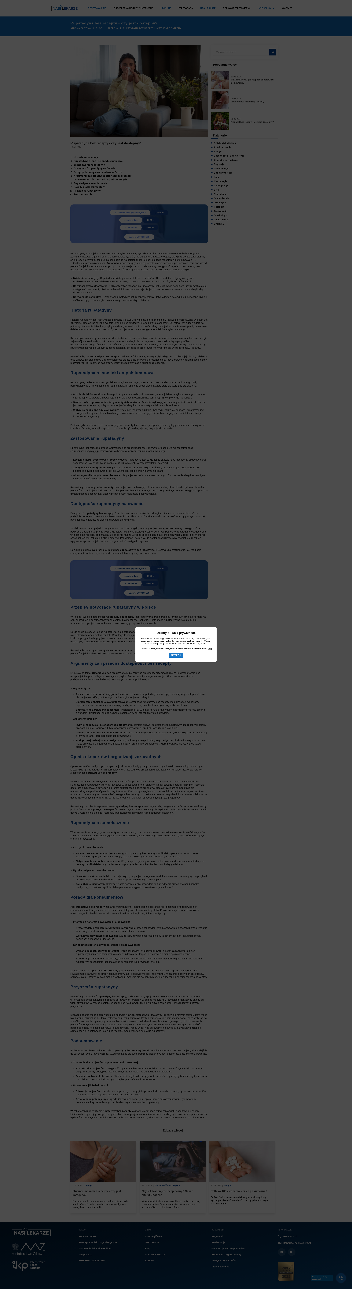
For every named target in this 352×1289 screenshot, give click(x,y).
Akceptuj (176, 655)
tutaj (210, 649)
